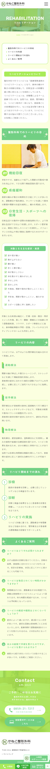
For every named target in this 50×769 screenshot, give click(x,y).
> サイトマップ (7, 754)
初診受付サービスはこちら (25, 721)
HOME (18, 35)
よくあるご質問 (15, 58)
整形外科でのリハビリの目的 (21, 48)
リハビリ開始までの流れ (19, 55)
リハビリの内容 (15, 51)
